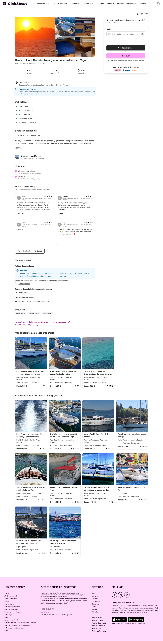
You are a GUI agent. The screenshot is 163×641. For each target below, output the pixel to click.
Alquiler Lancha (97, 620)
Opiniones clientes (47, 609)
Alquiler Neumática (99, 626)
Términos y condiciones (12, 612)
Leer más (19, 148)
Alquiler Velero (97, 618)
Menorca (95, 596)
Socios (6, 617)
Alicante (95, 612)
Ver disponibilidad (126, 48)
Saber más (23, 292)
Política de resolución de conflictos (16, 625)
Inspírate (142, 3)
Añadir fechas (24, 284)
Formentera (96, 601)
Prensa (6, 601)
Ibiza (93, 593)
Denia (94, 606)
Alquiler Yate (96, 628)
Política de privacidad (12, 606)
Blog (6, 630)
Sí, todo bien (20, 324)
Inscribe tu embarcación (126, 3)
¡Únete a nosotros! (11, 620)
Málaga (94, 609)
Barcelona (95, 604)
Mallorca (95, 599)
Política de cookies (11, 609)
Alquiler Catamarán (99, 623)
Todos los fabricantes (99, 631)
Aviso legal (8, 614)
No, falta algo (33, 324)
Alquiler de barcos (44, 3)
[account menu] (158, 3)
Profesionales (9, 604)
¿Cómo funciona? (10, 599)
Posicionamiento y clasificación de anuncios (20, 622)
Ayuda (6, 593)
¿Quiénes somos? (10, 596)
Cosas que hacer (60, 3)
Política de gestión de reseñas (15, 628)
